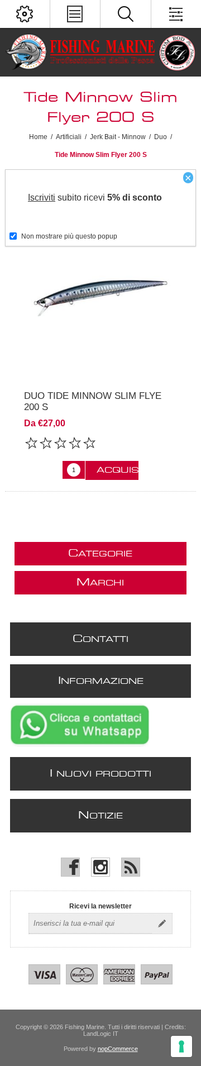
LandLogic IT (100, 1033)
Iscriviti (41, 197)
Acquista (117, 470)
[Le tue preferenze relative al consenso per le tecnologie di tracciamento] (181, 1046)
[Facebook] (70, 867)
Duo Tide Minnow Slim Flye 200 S (92, 401)
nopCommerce (118, 1048)
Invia (162, 923)
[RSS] (131, 867)
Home (38, 137)
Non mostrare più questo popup (69, 236)
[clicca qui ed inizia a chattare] (80, 745)
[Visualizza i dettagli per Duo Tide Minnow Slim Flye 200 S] (100, 297)
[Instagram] (100, 867)
